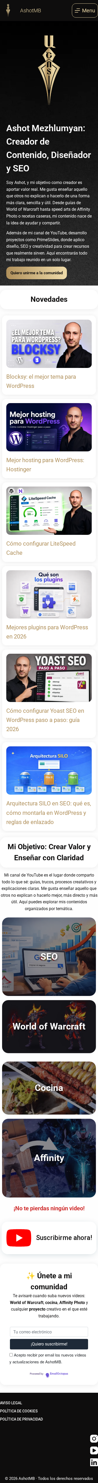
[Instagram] (94, 1439)
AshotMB (30, 10)
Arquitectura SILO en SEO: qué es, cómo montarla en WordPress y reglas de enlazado (48, 812)
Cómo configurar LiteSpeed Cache (41, 548)
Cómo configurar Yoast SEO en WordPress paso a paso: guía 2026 (45, 720)
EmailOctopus (59, 1373)
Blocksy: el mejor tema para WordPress (41, 381)
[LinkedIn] (94, 1462)
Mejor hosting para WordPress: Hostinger (45, 465)
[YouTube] (94, 1450)
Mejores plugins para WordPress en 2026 (47, 632)
